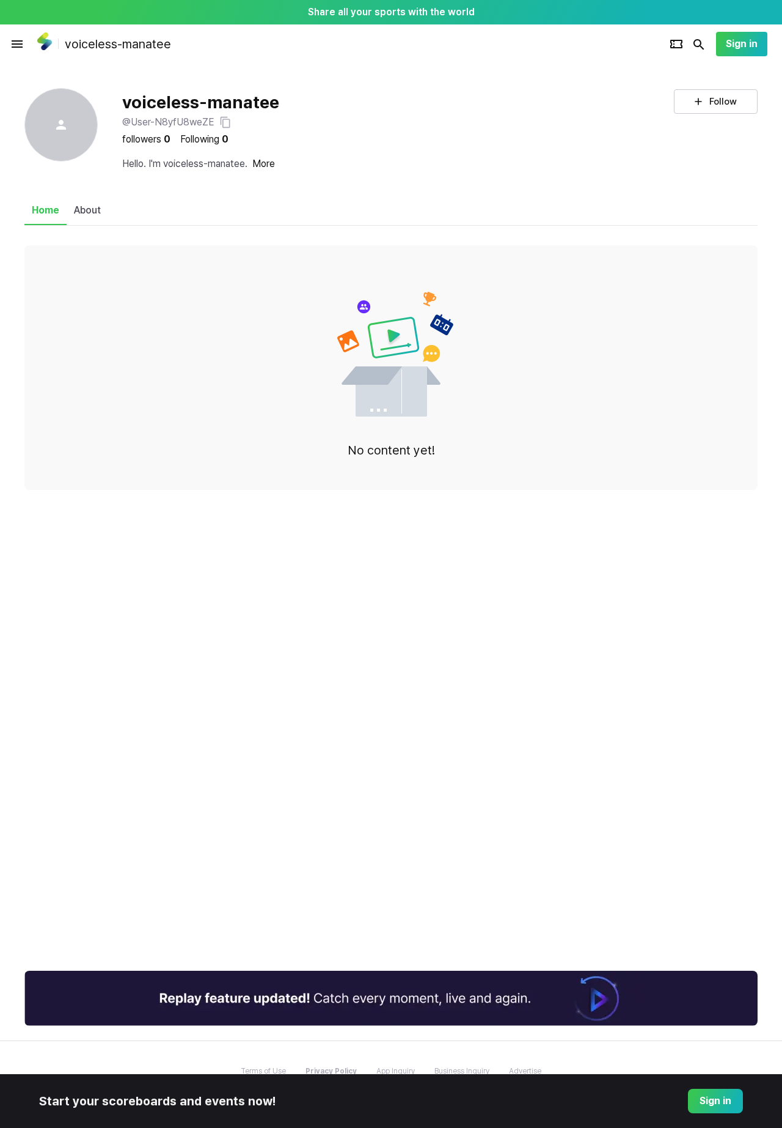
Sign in (742, 44)
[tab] (45, 210)
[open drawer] (17, 44)
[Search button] (699, 44)
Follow (723, 101)
